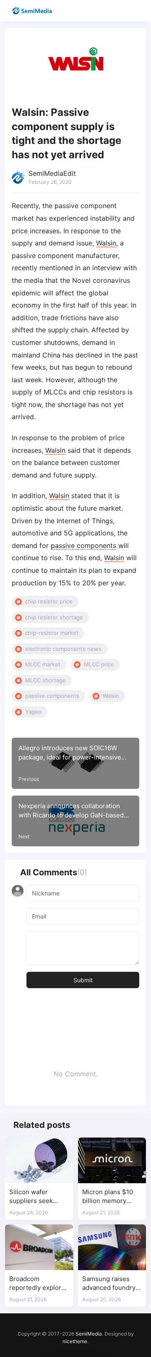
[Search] (120, 10)
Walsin (106, 243)
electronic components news (63, 648)
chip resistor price (49, 601)
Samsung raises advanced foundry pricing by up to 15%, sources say (108, 1284)
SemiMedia (89, 1334)
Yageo (33, 711)
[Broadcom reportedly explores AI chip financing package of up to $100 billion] (39, 1247)
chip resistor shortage (54, 617)
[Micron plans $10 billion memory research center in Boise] (112, 1160)
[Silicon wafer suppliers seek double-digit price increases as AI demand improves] (39, 1160)
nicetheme (74, 1341)
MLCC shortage (45, 680)
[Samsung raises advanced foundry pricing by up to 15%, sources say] (112, 1247)
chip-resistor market (51, 632)
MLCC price (99, 664)
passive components (83, 545)
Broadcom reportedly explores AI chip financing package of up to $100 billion (38, 1284)
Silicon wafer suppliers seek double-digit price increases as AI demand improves (35, 1197)
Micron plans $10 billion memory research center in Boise (109, 1197)
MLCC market (42, 664)
